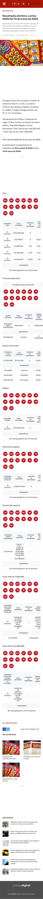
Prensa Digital (12, 894)
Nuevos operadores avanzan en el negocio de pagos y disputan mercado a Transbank (24, 851)
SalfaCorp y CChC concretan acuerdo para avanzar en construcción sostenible (24, 823)
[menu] (23, 3)
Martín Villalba (9, 35)
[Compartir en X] (8, 729)
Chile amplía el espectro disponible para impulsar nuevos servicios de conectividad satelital (23, 861)
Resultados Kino (11, 723)
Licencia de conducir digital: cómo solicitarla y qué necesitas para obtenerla (25, 842)
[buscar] (28, 4)
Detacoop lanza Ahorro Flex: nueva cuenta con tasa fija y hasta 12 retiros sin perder (25, 870)
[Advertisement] (21, 84)
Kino (18, 101)
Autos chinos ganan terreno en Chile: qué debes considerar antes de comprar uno (23, 832)
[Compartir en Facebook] (4, 729)
